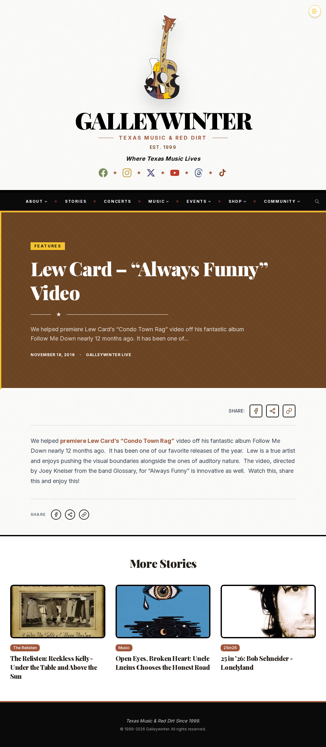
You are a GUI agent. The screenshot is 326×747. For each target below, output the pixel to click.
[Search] (317, 201)
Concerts (117, 201)
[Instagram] (127, 172)
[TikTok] (222, 172)
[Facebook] (103, 172)
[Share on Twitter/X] (272, 411)
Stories (76, 201)
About (34, 201)
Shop (235, 201)
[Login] (315, 11)
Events (197, 201)
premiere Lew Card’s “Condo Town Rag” (117, 440)
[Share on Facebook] (256, 411)
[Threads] (198, 172)
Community (280, 201)
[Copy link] (289, 411)
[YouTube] (174, 172)
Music (156, 201)
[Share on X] (70, 514)
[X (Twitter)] (150, 172)
